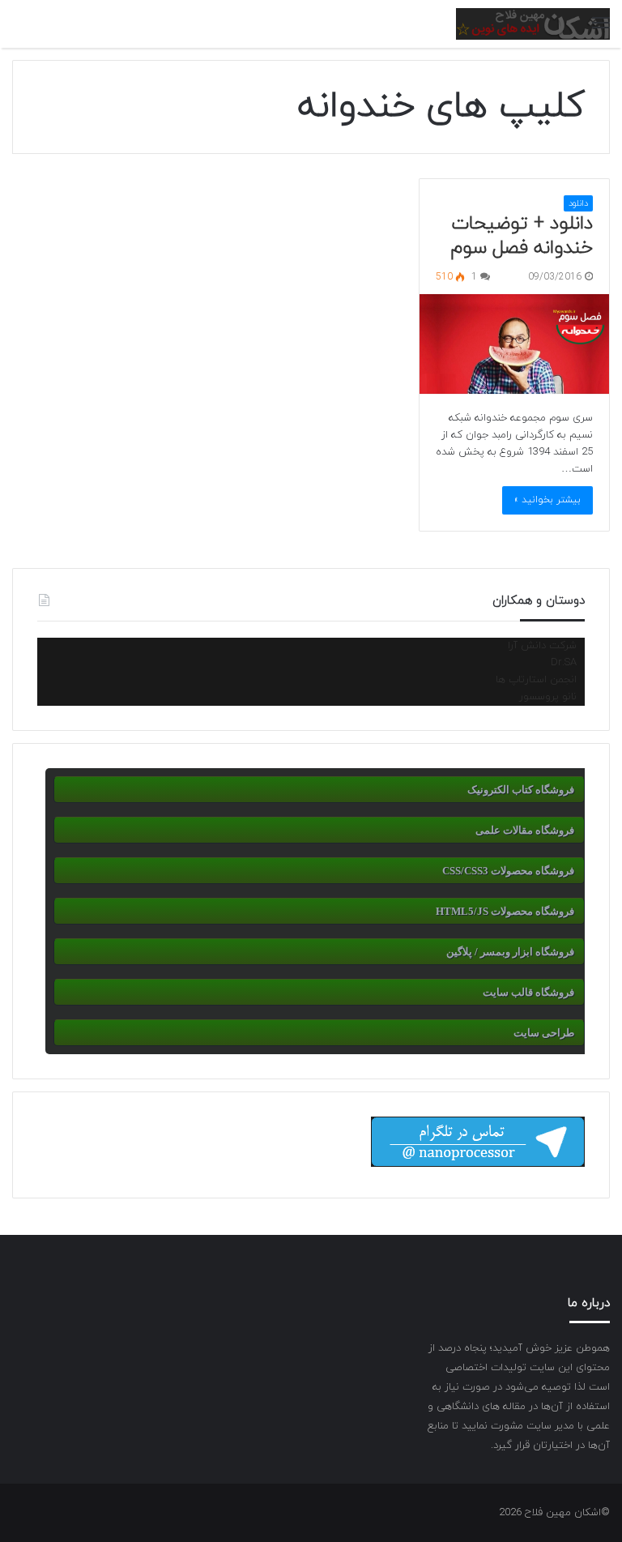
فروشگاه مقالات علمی (524, 830)
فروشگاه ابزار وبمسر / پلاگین (510, 952)
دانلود (578, 203)
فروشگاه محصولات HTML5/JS (505, 911)
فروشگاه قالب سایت (528, 992)
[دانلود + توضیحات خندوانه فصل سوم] (514, 344)
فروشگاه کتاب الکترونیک (520, 790)
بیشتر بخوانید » (547, 499)
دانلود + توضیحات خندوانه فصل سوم (522, 236)
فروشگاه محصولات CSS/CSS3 (508, 871)
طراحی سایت (543, 1033)
